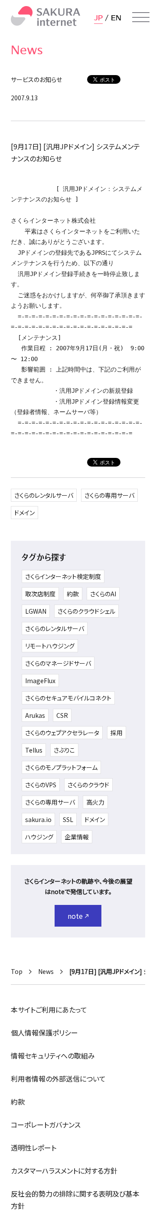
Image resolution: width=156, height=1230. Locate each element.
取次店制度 (40, 593)
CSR (62, 715)
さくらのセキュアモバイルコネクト (68, 698)
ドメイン (24, 512)
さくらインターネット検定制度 (63, 576)
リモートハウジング (50, 645)
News (46, 971)
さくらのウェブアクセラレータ (62, 732)
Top (17, 971)
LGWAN (35, 611)
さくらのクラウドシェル (86, 611)
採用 (116, 732)
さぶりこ (64, 750)
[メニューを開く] (141, 17)
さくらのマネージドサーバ (58, 663)
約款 (73, 593)
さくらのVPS (40, 784)
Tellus (33, 750)
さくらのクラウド (88, 784)
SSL (68, 819)
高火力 (95, 802)
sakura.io (38, 819)
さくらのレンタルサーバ (43, 495)
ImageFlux (40, 680)
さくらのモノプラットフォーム (61, 767)
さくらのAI (103, 593)
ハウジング (39, 836)
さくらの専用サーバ (109, 495)
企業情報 (77, 836)
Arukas (35, 715)
